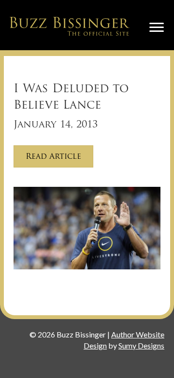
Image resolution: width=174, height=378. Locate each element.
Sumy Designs (141, 345)
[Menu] (156, 27)
